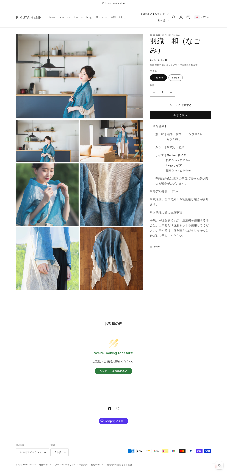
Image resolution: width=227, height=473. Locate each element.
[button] (78, 17)
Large (175, 77)
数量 (152, 85)
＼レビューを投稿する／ (113, 371)
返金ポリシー (45, 464)
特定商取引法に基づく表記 (119, 464)
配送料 (158, 64)
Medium (158, 77)
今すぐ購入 (180, 115)
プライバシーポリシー (65, 464)
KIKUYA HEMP (29, 465)
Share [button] (157, 246)
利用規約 (83, 464)
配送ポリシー (97, 464)
